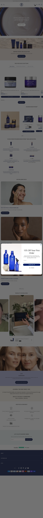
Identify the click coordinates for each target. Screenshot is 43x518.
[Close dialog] (40, 244)
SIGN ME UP (32, 264)
